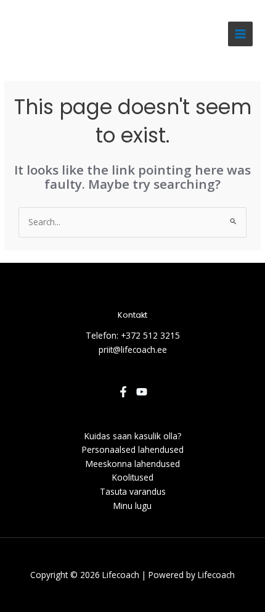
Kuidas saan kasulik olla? (132, 436)
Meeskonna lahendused (133, 463)
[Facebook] (123, 391)
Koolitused (132, 477)
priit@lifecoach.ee (133, 349)
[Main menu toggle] (240, 34)
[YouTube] (141, 391)
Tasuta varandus (133, 491)
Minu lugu (132, 505)
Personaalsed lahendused (133, 449)
